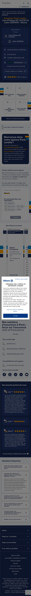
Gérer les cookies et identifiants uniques (15, 310)
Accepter (15, 315)
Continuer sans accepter (21, 279)
